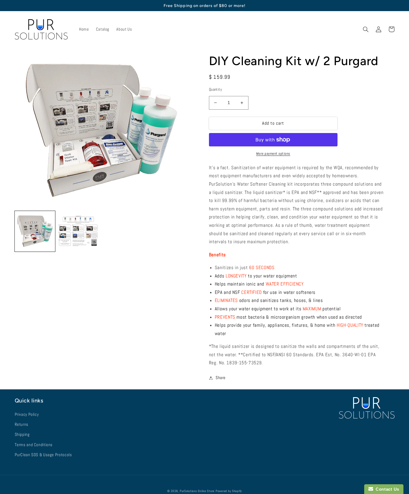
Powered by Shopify (229, 491)
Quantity (215, 89)
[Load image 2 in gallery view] (78, 231)
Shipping (22, 434)
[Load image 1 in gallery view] (35, 231)
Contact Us (386, 489)
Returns (21, 424)
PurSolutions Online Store (197, 491)
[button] (365, 29)
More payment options (273, 153)
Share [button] (221, 377)
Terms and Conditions (34, 444)
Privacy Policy (27, 414)
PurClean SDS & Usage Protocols (43, 454)
